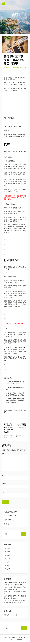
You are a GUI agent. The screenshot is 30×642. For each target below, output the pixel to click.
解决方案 (7, 569)
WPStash (20, 639)
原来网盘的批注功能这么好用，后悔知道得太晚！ (8, 427)
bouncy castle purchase (13, 384)
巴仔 (7, 68)
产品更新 (7, 548)
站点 (3, 492)
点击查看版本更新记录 (10, 516)
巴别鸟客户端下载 (9, 520)
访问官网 (6, 524)
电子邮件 (4, 483)
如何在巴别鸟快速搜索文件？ (21, 426)
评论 (3, 454)
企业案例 (7, 552)
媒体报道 (7, 558)
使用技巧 (12, 436)
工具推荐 (7, 562)
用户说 (7, 565)
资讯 (15, 15)
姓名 (3, 475)
